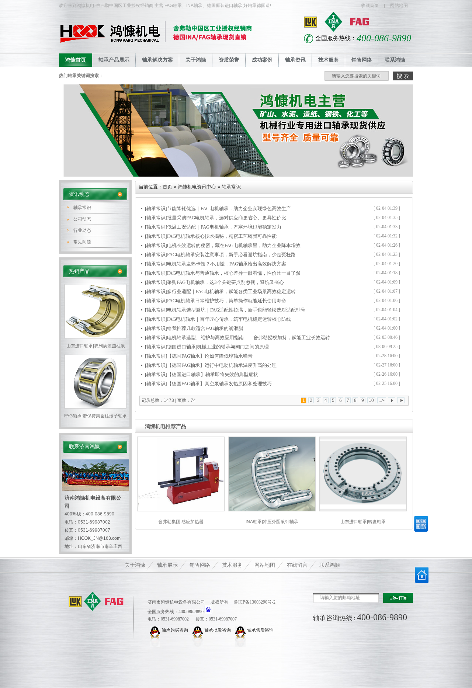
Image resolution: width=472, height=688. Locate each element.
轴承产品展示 (113, 60)
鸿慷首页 (75, 60)
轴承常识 (82, 207)
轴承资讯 (295, 60)
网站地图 (399, 5)
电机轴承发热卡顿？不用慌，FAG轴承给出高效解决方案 (226, 264)
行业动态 (82, 230)
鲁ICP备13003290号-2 (254, 602)
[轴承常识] (156, 208)
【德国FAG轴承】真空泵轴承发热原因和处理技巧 (219, 383)
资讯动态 (79, 194)
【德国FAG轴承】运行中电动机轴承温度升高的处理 (222, 365)
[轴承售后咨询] (241, 630)
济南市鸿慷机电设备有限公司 (176, 602)
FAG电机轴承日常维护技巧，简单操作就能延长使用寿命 (226, 300)
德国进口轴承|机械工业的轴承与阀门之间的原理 (218, 347)
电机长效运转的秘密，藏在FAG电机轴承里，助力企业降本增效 (234, 245)
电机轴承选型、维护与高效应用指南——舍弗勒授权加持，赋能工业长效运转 (248, 337)
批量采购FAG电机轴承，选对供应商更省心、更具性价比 (226, 217)
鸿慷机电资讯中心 (197, 187)
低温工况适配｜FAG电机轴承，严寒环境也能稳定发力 (224, 227)
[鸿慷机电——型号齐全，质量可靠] (236, 175)
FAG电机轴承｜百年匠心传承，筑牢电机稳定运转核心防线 (229, 319)
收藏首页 (370, 5)
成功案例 (262, 60)
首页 (167, 187)
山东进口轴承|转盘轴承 (363, 521)
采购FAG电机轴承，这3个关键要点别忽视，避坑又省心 (225, 282)
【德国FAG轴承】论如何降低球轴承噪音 (210, 356)
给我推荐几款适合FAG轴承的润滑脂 (205, 328)
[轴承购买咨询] (156, 630)
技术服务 (328, 60)
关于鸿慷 (195, 60)
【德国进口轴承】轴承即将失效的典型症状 (212, 374)
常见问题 (82, 241)
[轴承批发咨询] (198, 630)
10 (371, 400)
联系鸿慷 (395, 60)
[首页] (421, 581)
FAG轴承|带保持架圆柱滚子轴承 (95, 415)
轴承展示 (167, 565)
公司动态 (82, 219)
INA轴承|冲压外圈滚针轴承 (272, 521)
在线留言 (297, 565)
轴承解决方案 (157, 60)
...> (382, 400)
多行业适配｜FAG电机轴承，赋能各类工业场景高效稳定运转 (231, 291)
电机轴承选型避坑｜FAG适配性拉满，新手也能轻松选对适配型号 (236, 310)
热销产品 (79, 271)
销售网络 (361, 60)
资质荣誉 (229, 60)
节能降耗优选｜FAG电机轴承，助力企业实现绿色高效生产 (229, 208)
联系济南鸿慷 (84, 446)
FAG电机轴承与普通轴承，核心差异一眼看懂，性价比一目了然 (234, 273)
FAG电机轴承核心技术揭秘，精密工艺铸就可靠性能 (222, 236)
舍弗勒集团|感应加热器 (181, 521)
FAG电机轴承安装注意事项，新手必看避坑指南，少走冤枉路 (231, 254)
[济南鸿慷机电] (96, 601)
